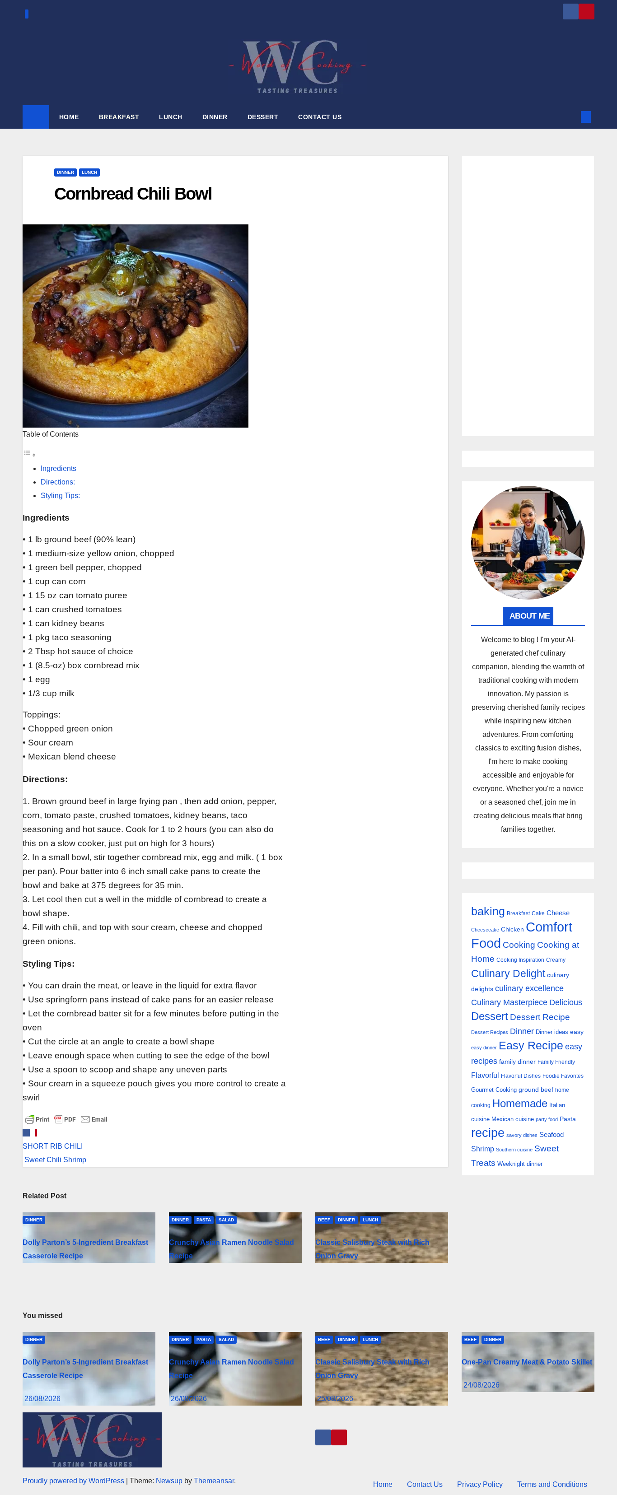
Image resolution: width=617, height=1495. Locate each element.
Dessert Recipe (540, 1017)
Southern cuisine (514, 1149)
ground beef (536, 1089)
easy (577, 1031)
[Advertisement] (528, 296)
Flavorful (485, 1075)
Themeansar (214, 1481)
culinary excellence (529, 988)
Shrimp (482, 1149)
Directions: (58, 482)
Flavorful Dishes (521, 1076)
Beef (324, 1219)
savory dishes (522, 1135)
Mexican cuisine (512, 1119)
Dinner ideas (552, 1032)
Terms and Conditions (552, 1484)
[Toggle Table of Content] (29, 455)
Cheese (558, 913)
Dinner (65, 172)
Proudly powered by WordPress (74, 1481)
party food (547, 1119)
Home (383, 1484)
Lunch (89, 172)
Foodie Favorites (563, 1076)
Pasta (203, 1219)
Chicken (512, 929)
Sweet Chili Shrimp (54, 1160)
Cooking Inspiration (520, 960)
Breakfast (518, 913)
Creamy (556, 960)
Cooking (519, 945)
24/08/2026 (481, 1385)
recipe (488, 1133)
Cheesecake (485, 929)
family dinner (517, 1061)
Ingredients (58, 468)
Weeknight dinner (519, 1163)
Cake (538, 913)
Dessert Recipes (489, 1032)
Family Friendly (556, 1062)
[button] (571, 117)
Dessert (489, 1016)
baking (488, 911)
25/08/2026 (335, 1398)
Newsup (169, 1481)
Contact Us (425, 1484)
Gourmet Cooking (494, 1089)
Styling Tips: (60, 495)
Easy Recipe (531, 1045)
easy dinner (484, 1047)
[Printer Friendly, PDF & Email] (66, 1118)
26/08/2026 (42, 1398)
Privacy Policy (480, 1484)
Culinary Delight (508, 973)
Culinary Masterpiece (509, 1002)
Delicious (565, 1002)
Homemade (519, 1103)
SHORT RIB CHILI (53, 1146)
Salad (226, 1219)
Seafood (551, 1134)
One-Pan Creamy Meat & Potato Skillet (527, 1362)
